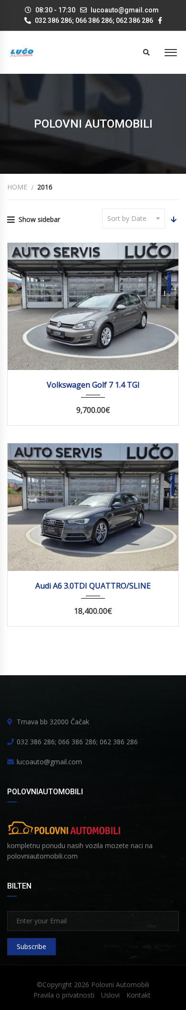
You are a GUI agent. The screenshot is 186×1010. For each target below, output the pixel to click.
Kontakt (138, 995)
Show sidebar (39, 219)
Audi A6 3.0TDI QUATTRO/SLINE (93, 585)
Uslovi (110, 995)
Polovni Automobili (120, 984)
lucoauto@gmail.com (125, 10)
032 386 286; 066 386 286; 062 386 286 (93, 20)
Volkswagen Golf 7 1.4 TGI (93, 385)
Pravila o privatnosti (63, 995)
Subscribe (31, 946)
